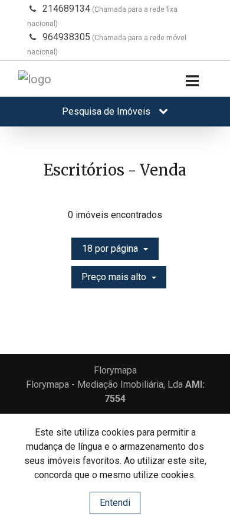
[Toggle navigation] (192, 81)
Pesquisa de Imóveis (107, 111)
